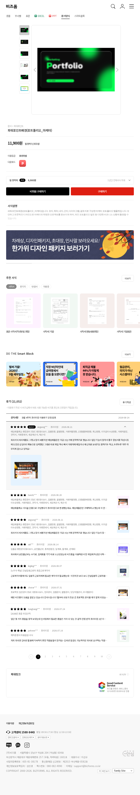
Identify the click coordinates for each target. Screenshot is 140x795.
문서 (9, 126)
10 (102, 657)
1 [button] (19, 262)
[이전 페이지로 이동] (31, 656)
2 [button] (44, 262)
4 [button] (95, 262)
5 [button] (121, 262)
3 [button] (70, 262)
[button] (24, 30)
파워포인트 (18, 126)
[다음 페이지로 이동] (109, 656)
